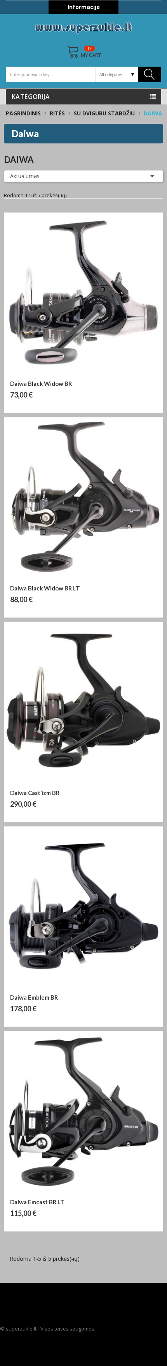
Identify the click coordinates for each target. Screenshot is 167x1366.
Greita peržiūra (87, 375)
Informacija (84, 7)
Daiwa (25, 133)
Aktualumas (83, 176)
